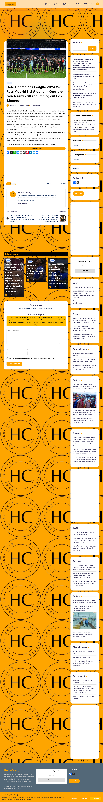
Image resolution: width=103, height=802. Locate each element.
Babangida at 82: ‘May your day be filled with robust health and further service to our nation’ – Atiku (84, 452)
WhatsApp (78, 193)
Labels (76, 159)
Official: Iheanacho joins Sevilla (83, 287)
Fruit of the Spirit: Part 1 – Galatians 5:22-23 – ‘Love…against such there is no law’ (84, 548)
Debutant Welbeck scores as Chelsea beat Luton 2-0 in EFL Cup (35, 271)
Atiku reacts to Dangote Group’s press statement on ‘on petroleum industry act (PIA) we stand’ (84, 567)
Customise (74, 798)
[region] (51, 797)
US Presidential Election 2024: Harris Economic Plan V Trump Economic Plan (83, 420)
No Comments (36, 105)
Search (76, 42)
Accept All (96, 798)
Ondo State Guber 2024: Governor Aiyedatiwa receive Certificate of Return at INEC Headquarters (84, 412)
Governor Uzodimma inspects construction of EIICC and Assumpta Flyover (83, 608)
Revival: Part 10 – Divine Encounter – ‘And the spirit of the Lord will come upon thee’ (84, 540)
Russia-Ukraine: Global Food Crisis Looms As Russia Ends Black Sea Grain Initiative (84, 583)
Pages (76, 168)
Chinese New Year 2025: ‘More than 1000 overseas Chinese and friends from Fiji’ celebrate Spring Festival (84, 459)
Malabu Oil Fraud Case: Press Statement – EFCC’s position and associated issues (84, 336)
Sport (9, 82)
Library (76, 145)
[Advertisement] (51, 22)
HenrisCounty (24, 192)
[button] (22, 203)
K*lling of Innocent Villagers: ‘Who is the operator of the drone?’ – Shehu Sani (84, 663)
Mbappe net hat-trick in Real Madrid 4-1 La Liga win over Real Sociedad (84, 104)
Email (29, 350)
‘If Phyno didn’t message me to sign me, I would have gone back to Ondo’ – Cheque (84, 367)
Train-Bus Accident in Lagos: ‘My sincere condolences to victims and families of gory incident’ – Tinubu (84, 320)
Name (9, 350)
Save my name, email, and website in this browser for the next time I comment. (31, 358)
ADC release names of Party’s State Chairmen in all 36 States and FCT (84, 122)
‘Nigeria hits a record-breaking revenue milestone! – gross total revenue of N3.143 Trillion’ (83, 575)
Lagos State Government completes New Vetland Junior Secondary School (83, 634)
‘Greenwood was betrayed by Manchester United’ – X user (84, 129)
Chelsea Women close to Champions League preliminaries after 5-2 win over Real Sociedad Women (84, 86)
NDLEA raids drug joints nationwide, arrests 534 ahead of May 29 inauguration (84, 328)
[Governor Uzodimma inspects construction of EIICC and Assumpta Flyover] (84, 620)
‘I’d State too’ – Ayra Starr (81, 657)
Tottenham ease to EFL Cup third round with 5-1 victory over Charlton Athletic (84, 96)
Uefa (13, 183)
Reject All (84, 798)
